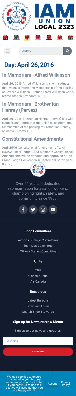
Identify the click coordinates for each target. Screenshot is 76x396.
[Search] (67, 51)
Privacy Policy (66, 383)
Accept (52, 383)
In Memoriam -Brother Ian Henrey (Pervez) (30, 107)
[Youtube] (53, 209)
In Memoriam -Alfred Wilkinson (36, 75)
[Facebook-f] (23, 209)
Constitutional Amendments (32, 139)
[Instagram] (43, 209)
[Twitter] (33, 209)
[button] (7, 51)
